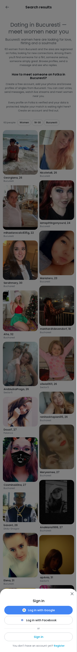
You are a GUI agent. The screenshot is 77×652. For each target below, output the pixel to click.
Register (59, 646)
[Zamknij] (72, 593)
